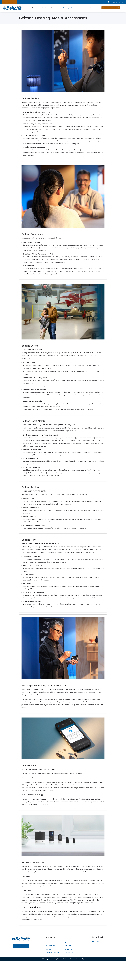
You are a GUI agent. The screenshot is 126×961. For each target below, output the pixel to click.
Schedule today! (21, 946)
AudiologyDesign (56, 959)
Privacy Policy (80, 959)
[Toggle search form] (123, 8)
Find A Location (9, 2)
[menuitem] (109, 2)
